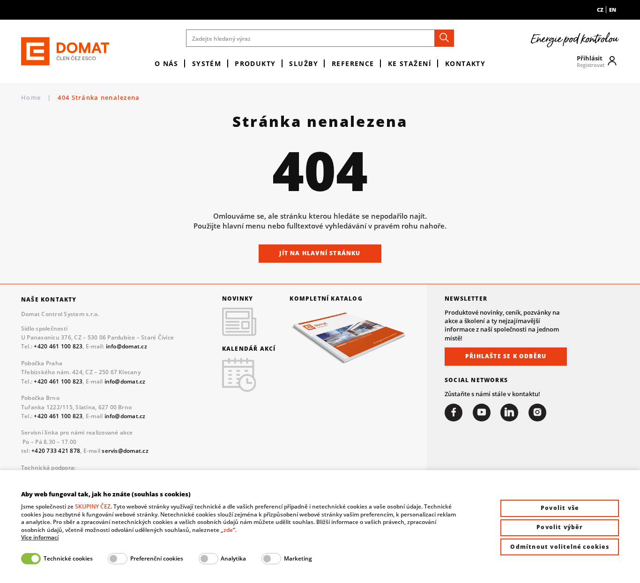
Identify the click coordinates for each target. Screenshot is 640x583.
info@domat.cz (126, 346)
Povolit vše (560, 508)
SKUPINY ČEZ (93, 506)
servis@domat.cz (125, 451)
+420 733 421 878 (55, 451)
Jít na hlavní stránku (319, 253)
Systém (207, 63)
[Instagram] (537, 412)
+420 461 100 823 (58, 346)
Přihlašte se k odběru (505, 356)
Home (31, 98)
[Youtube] (482, 412)
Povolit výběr (559, 527)
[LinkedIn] (509, 412)
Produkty (255, 63)
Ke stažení (410, 63)
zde (228, 530)
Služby (303, 63)
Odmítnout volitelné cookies (559, 547)
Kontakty (465, 63)
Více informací (40, 537)
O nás (167, 63)
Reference (353, 63)
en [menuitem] (612, 9)
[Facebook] (453, 412)
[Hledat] (444, 38)
